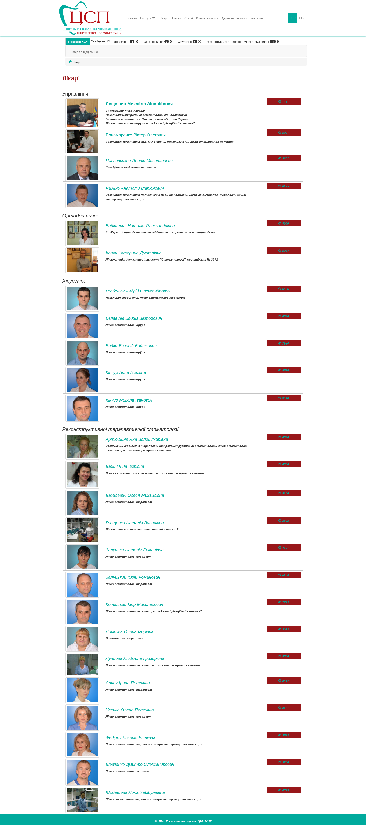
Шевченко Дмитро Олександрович (140, 764)
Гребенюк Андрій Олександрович (138, 291)
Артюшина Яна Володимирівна (137, 439)
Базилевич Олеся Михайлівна (135, 495)
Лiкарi (163, 18)
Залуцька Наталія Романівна (135, 549)
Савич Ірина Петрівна (128, 682)
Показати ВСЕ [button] (78, 41)
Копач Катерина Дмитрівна (134, 253)
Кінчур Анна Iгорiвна (126, 372)
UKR (293, 18)
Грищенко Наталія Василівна (135, 522)
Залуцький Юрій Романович (133, 577)
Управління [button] (123, 41)
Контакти (257, 18)
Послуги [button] (145, 18)
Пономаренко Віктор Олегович (136, 135)
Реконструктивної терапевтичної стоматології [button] (240, 41)
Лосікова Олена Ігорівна (130, 631)
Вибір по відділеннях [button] (85, 51)
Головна (131, 18)
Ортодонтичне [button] (155, 41)
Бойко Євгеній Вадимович (131, 345)
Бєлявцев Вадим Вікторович (134, 318)
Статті (188, 18)
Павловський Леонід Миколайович (139, 160)
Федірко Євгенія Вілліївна (130, 737)
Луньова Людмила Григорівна (135, 658)
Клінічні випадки (207, 18)
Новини (176, 18)
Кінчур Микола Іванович (129, 400)
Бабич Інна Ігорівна (125, 466)
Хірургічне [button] (187, 41)
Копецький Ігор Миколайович (134, 604)
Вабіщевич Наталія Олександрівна (140, 225)
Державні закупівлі (234, 18)
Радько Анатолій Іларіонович (135, 188)
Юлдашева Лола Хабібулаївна (135, 792)
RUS (302, 18)
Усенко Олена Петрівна (130, 710)
